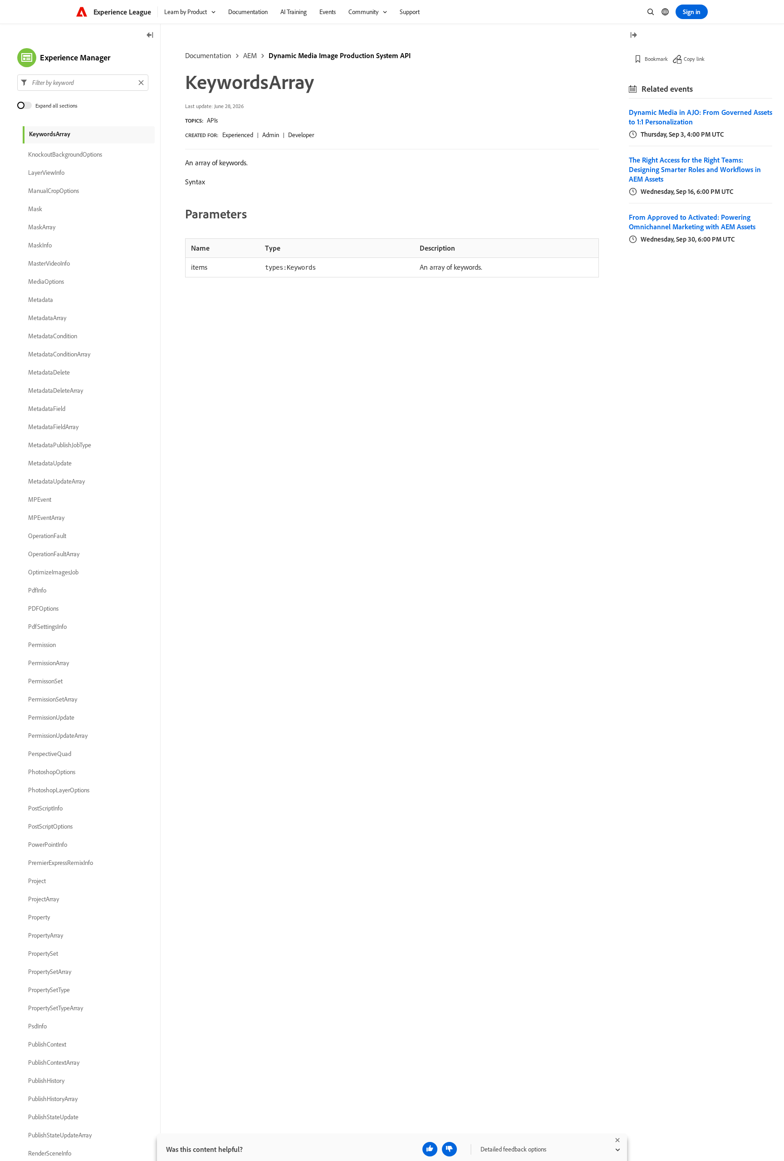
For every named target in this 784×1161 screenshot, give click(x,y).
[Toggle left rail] (150, 35)
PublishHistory (46, 1081)
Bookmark (656, 58)
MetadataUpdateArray (56, 481)
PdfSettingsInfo (47, 626)
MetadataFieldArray (53, 427)
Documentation (208, 55)
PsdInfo (37, 1026)
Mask (35, 209)
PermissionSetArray (52, 699)
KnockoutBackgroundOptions (65, 154)
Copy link (694, 58)
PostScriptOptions (50, 826)
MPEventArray (46, 518)
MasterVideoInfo (49, 263)
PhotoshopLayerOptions (58, 790)
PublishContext (47, 1044)
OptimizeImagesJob (53, 572)
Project (37, 881)
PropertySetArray (49, 972)
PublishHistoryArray (53, 1099)
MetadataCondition (52, 336)
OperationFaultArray (53, 554)
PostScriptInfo (45, 808)
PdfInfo (37, 590)
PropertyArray (45, 935)
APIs (212, 120)
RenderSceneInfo (49, 1153)
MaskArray (41, 227)
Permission (42, 645)
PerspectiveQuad (49, 754)
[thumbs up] (429, 1149)
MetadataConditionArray (59, 354)
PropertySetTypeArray (55, 1008)
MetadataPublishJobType (59, 445)
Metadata (40, 300)
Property (39, 917)
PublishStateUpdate (53, 1117)
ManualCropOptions (53, 191)
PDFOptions (43, 608)
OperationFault (47, 536)
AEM (250, 55)
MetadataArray (47, 318)
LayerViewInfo (46, 172)
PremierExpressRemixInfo (60, 863)
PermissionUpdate (51, 717)
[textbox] (82, 82)
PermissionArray (48, 663)
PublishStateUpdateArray (60, 1135)
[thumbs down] (449, 1149)
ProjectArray (43, 899)
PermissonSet (45, 681)
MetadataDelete (49, 372)
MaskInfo (40, 245)
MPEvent (39, 499)
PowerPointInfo (47, 844)
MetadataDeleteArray (55, 390)
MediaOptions (46, 281)
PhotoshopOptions (51, 772)
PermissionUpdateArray (58, 735)
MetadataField (46, 409)
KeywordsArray (49, 134)
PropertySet (43, 953)
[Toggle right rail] (633, 35)
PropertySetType (49, 990)
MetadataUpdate (50, 463)
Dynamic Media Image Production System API (340, 55)
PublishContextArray (53, 1062)
